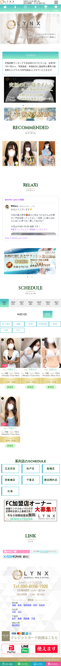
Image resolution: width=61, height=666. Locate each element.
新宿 (55, 324)
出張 (10, 491)
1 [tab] (23, 105)
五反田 (42, 605)
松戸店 (30, 468)
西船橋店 (10, 480)
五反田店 (10, 468)
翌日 (47, 314)
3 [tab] (32, 105)
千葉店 (30, 480)
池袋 (18, 324)
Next (58, 89)
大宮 (6, 330)
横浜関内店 (50, 480)
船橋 (20, 618)
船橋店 (51, 468)
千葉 (33, 618)
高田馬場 (42, 324)
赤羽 (30, 324)
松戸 (14, 618)
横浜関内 (16, 625)
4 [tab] (36, 105)
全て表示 (6, 324)
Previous (1, 89)
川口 (18, 330)
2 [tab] (27, 105)
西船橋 (26, 618)
